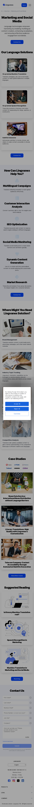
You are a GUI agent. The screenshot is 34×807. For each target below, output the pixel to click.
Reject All (17, 409)
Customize (17, 414)
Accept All (17, 404)
